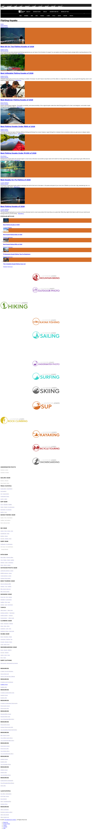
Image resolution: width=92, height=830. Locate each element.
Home (2, 24)
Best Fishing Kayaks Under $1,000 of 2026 (18, 153)
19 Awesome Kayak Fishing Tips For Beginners (16, 254)
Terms (5, 825)
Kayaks (2, 517)
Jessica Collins (4, 49)
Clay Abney (4, 156)
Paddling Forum (4, 684)
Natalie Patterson (8, 237)
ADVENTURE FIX (54, 11)
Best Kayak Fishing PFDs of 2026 (12, 244)
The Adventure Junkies (10, 819)
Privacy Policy (6, 823)
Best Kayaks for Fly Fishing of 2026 (16, 180)
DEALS (45, 11)
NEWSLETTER (65, 11)
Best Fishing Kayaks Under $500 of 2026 (18, 126)
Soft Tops (3, 546)
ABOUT (28, 11)
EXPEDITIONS (37, 11)
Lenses (6, 470)
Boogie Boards (4, 549)
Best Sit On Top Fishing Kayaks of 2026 (17, 47)
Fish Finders (9, 517)
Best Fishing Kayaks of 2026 (13, 206)
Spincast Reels (6, 522)
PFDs (5, 517)
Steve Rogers (4, 102)
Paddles (2, 520)
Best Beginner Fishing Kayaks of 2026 (17, 100)
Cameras (3, 470)
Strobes (7, 472)
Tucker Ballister (5, 182)
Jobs (4, 828)
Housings (3, 472)
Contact (5, 826)
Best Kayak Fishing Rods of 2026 (12, 234)
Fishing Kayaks (4, 50)
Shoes (8, 483)
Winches (6, 480)
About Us (5, 822)
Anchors (2, 480)
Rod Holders (7, 520)
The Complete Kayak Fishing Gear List (14, 264)
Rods (2, 522)
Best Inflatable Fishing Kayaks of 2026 (17, 73)
